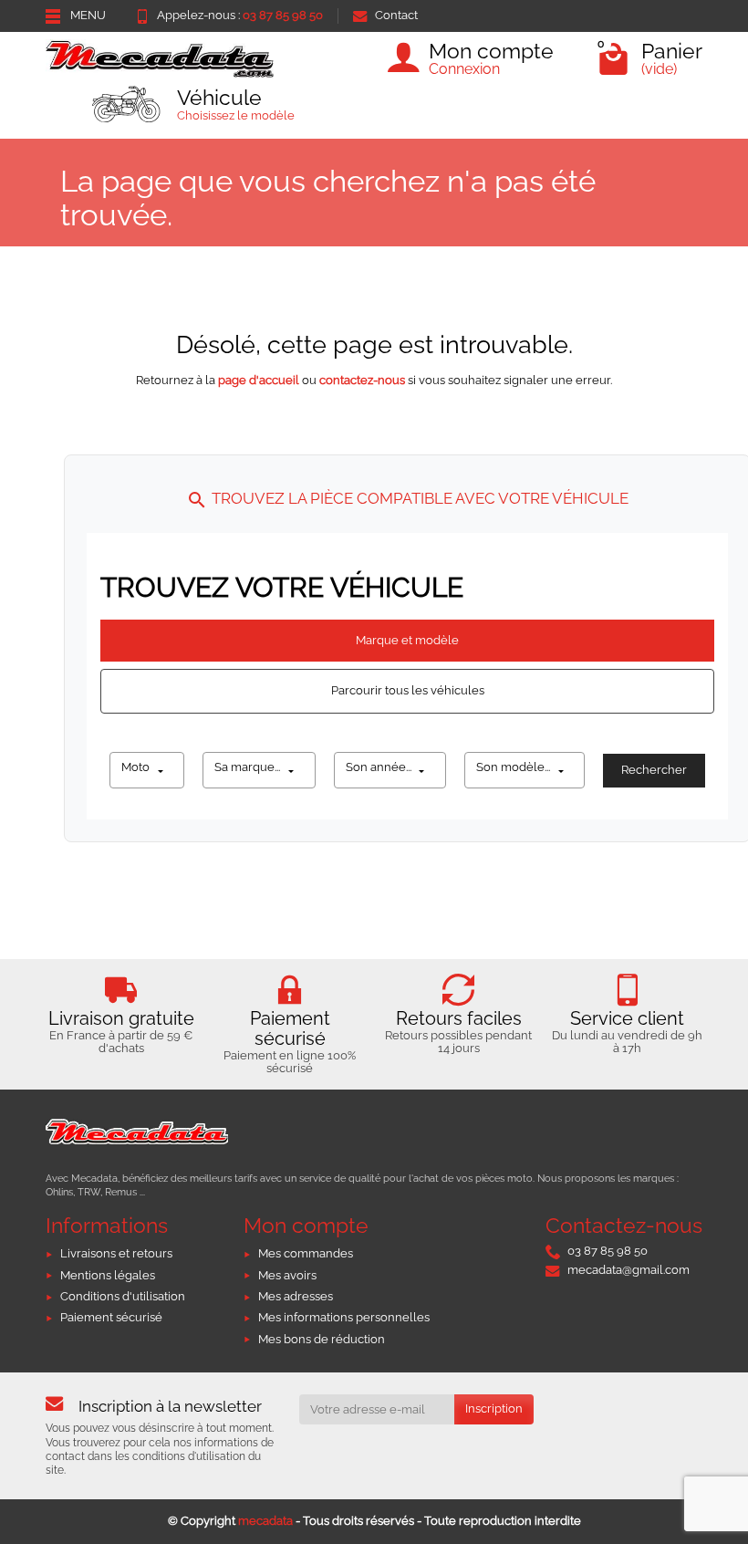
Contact (396, 15)
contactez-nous (362, 380)
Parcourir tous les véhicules (407, 690)
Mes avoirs (287, 1275)
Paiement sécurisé (111, 1317)
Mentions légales (107, 1275)
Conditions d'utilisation (122, 1296)
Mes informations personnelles (344, 1317)
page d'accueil (258, 380)
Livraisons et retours (116, 1253)
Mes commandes (305, 1253)
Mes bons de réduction (321, 1339)
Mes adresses (295, 1296)
